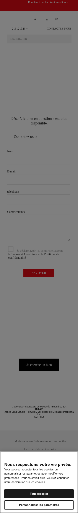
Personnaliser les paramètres (39, 504)
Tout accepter (39, 493)
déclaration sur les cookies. (28, 482)
